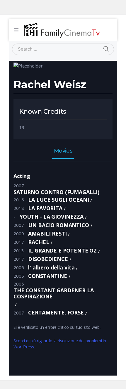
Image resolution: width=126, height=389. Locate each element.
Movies (63, 151)
